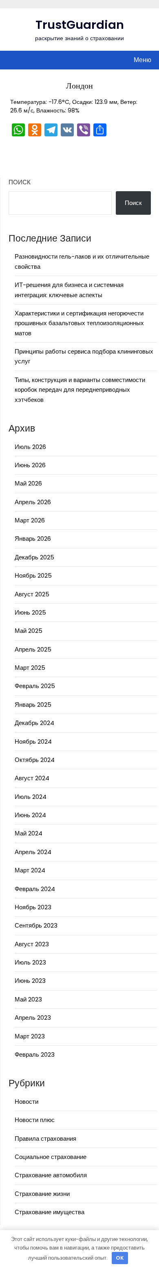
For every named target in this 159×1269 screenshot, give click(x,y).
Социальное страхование (50, 1156)
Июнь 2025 (30, 612)
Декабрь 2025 (34, 557)
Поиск (20, 182)
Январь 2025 (33, 704)
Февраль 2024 (35, 889)
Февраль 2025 (35, 686)
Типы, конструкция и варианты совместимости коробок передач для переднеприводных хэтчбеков (80, 390)
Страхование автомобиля (51, 1175)
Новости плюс (35, 1120)
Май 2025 (28, 630)
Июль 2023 (30, 962)
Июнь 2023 (30, 980)
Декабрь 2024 (34, 723)
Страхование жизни (42, 1193)
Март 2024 (30, 870)
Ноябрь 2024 (33, 741)
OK (120, 1258)
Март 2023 (30, 1036)
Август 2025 (32, 594)
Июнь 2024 (30, 815)
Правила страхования (45, 1138)
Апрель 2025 (33, 649)
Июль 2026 (30, 446)
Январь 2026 (33, 538)
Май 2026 (28, 483)
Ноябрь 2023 (33, 907)
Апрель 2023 (33, 1017)
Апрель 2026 (33, 502)
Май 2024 (28, 833)
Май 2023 (28, 999)
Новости (26, 1101)
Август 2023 (32, 944)
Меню (142, 60)
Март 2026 (30, 520)
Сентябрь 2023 (36, 925)
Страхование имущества (49, 1212)
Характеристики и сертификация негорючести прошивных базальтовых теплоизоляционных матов (79, 323)
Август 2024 (32, 778)
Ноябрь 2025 (33, 575)
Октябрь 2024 (35, 759)
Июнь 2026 (30, 465)
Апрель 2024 (33, 852)
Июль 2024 (30, 796)
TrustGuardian (79, 25)
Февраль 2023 (35, 1054)
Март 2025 (30, 667)
